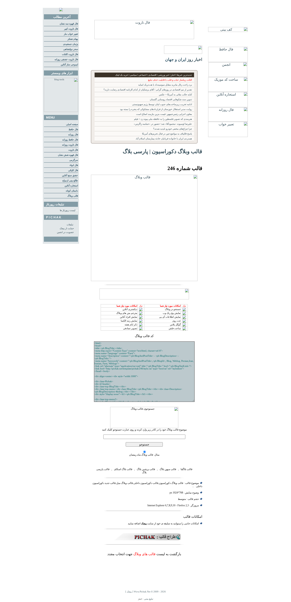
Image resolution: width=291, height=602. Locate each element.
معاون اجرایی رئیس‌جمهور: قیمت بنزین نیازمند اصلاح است (164, 114)
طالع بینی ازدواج (70, 180)
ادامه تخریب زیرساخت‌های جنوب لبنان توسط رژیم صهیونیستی (162, 104)
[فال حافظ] (228, 61)
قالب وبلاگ (72, 196)
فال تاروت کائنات (70, 54)
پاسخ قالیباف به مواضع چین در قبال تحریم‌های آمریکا (167, 134)
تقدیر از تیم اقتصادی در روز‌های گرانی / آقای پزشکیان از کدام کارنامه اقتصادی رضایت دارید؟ (148, 90)
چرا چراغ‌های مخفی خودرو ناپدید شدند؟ (172, 129)
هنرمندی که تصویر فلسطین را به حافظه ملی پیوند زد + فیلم (163, 119)
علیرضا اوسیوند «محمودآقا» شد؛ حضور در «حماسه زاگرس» (163, 124)
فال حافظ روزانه (70, 140)
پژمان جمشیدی (70, 44)
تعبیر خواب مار (71, 34)
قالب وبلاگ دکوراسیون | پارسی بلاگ (162, 151)
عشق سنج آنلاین (70, 175)
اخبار (140, 599)
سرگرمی (73, 160)
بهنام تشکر (73, 39)
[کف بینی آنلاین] (228, 31)
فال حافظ (73, 129)
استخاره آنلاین (71, 185)
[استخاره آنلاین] (228, 106)
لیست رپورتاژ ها (67, 210)
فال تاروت (73, 150)
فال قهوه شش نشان (68, 155)
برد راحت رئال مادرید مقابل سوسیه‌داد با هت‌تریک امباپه (165, 85)
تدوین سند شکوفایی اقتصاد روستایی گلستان (171, 99)
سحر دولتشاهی (70, 49)
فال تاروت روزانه (70, 145)
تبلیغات (70, 224)
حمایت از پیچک (67, 228)
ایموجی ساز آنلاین (69, 64)
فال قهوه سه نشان (69, 24)
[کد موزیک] (228, 91)
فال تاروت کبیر (71, 29)
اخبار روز (194, 59)
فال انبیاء (74, 165)
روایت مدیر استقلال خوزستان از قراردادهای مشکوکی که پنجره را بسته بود (156, 109)
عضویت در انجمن (65, 232)
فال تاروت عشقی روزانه (66, 59)
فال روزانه (73, 134)
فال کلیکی (73, 170)
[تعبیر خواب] (228, 136)
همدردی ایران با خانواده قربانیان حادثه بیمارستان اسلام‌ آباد (164, 138)
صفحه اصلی (72, 124)
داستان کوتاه (72, 191)
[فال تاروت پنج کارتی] (144, 38)
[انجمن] (228, 76)
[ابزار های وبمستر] (61, 111)
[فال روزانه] (228, 120)
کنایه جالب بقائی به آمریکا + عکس (175, 94)
